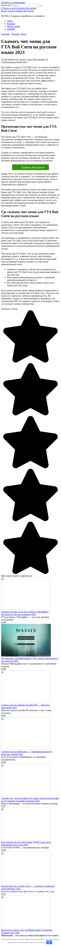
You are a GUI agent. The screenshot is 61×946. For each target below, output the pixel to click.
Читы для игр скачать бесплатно (17, 11)
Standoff (11, 29)
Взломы (11, 23)
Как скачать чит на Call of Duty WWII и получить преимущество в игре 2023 (26, 843)
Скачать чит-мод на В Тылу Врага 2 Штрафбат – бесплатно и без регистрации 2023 (25, 613)
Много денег (13, 26)
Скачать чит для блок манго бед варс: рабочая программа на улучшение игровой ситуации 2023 (30, 799)
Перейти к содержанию (13, 2)
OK (49, 942)
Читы (10, 21)
